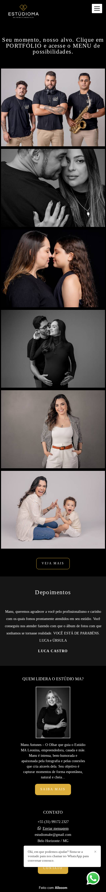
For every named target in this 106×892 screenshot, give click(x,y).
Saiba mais (53, 789)
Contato (53, 868)
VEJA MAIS (53, 563)
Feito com (53, 888)
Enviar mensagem (56, 828)
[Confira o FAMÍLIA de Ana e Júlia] (53, 268)
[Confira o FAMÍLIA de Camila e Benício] (53, 510)
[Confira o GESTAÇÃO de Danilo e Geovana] (53, 349)
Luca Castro (53, 651)
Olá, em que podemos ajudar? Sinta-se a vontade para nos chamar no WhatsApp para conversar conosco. (58, 856)
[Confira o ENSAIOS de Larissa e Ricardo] (53, 188)
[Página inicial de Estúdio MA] (23, 12)
